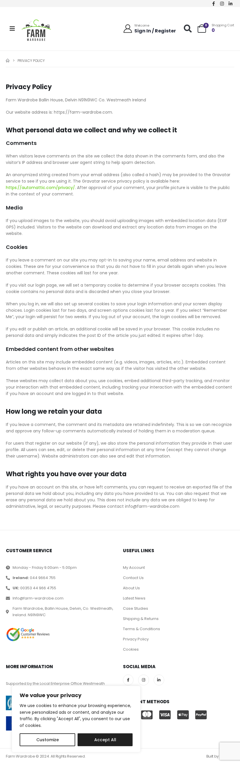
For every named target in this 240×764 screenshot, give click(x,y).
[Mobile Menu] (12, 29)
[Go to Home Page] (7, 60)
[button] (188, 28)
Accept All (105, 740)
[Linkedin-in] (230, 3)
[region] (76, 719)
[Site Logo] (36, 30)
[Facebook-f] (213, 3)
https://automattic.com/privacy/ (40, 187)
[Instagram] (222, 3)
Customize (47, 740)
